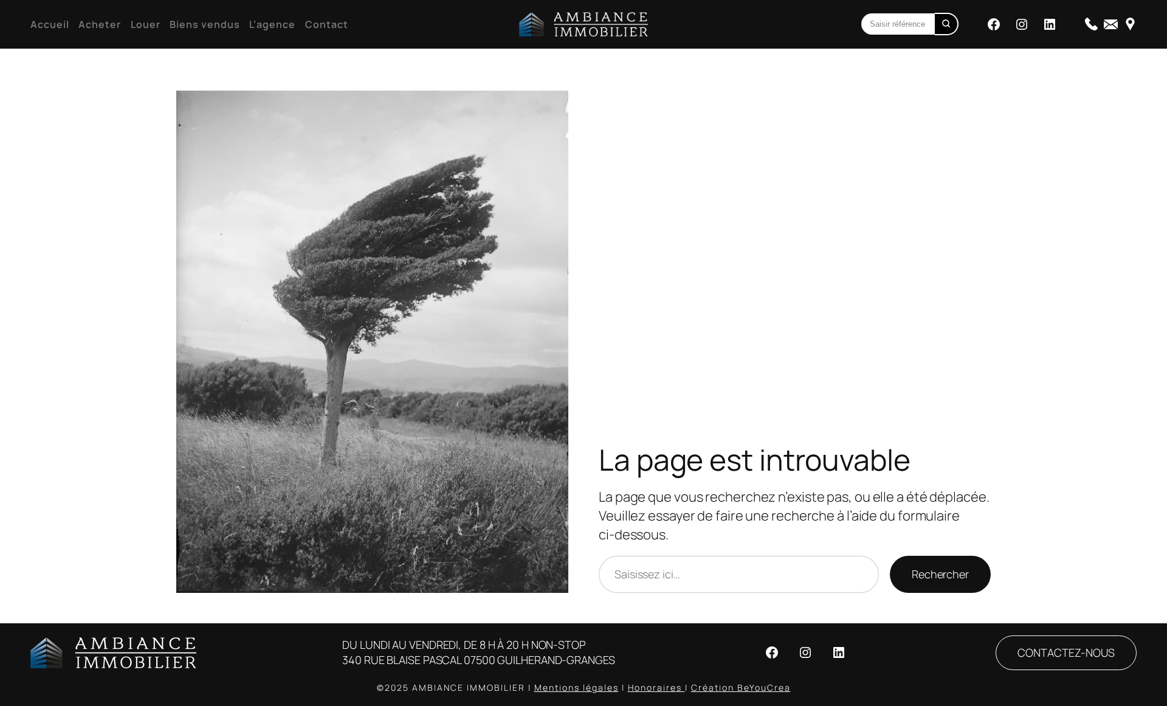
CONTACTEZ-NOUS (1066, 652)
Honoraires (656, 687)
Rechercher (940, 574)
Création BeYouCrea (741, 687)
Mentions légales (576, 687)
